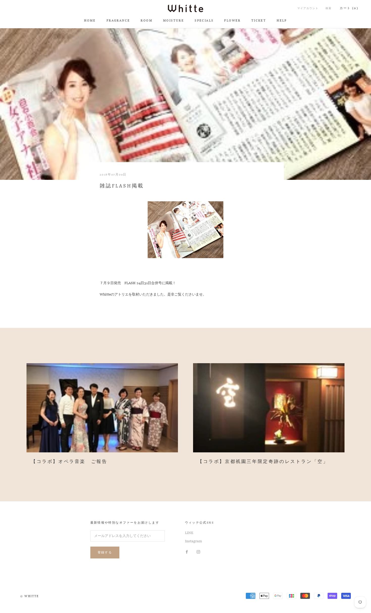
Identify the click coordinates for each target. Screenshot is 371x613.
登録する (105, 552)
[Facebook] (187, 552)
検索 (329, 8)
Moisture (173, 20)
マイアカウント (308, 8)
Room (146, 20)
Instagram (193, 541)
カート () (349, 8)
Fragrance (118, 20)
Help (282, 20)
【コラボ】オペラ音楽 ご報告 (69, 461)
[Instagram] (198, 552)
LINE (189, 533)
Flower (232, 20)
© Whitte (29, 596)
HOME (90, 20)
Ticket (258, 20)
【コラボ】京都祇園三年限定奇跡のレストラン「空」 (263, 461)
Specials (204, 20)
